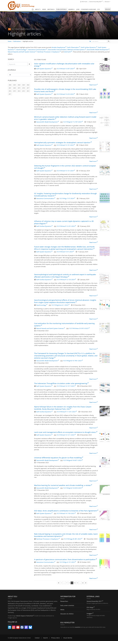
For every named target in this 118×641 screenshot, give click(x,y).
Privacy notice (55, 638)
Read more (92, 85)
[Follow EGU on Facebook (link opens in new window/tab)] (22, 628)
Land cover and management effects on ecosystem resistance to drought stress (65, 432)
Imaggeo (89, 613)
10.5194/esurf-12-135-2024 (66, 279)
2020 (14, 88)
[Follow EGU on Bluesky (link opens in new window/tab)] (30, 628)
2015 (14, 91)
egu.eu (107, 9)
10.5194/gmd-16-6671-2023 (72, 460)
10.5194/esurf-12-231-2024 (66, 226)
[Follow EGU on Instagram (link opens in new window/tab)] (13, 628)
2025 (14, 85)
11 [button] (77, 583)
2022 (28, 85)
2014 (19, 91)
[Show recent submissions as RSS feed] (90, 41)
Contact (37, 638)
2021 (10, 88)
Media (62, 609)
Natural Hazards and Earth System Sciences (21, 52)
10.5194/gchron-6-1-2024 (59, 305)
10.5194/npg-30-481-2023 (72, 539)
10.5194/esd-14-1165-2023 (65, 513)
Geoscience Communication (37, 49)
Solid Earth (67, 52)
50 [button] (108, 59)
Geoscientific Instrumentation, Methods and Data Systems (66, 49)
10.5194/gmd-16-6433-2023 (72, 488)
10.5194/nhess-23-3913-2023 (78, 328)
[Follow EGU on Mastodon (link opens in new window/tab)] (26, 628)
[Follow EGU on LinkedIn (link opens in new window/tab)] (9, 628)
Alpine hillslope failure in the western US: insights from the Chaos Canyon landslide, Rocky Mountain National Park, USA (62, 408)
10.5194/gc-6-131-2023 (67, 562)
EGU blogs (90, 607)
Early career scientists (67, 605)
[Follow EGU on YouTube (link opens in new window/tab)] (18, 628)
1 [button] (61, 583)
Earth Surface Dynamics (88, 47)
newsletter (77, 627)
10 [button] (103, 59)
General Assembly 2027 (94, 601)
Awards (71, 9)
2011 (10, 94)
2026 (10, 85)
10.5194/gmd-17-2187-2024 (72, 122)
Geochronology (21, 49)
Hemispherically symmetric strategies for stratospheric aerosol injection (62, 142)
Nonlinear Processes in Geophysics (48, 52)
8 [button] (69, 583)
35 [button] (82, 583)
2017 (28, 88)
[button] (29, 64)
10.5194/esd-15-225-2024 (65, 94)
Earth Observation (73, 47)
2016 (10, 91)
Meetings (50, 9)
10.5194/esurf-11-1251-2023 (66, 412)
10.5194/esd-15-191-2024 (65, 145)
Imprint (45, 638)
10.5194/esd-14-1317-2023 (65, 386)
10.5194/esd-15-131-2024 (65, 171)
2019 (19, 88)
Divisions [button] (107, 1)
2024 (19, 85)
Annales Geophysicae (58, 47)
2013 (23, 91)
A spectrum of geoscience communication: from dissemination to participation (64, 559)
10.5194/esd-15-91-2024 (65, 252)
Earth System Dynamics (43, 69)
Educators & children (67, 614)
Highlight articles (28, 41)
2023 (23, 85)
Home (9, 41)
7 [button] (66, 583)
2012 (28, 91)
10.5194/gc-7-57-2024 (66, 198)
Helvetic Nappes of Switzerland (24, 616)
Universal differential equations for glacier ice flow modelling (58, 458)
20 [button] (106, 59)
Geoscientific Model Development (97, 49)
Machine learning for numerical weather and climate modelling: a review (62, 485)
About (37, 9)
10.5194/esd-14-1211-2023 (65, 435)
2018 (23, 88)
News (44, 9)
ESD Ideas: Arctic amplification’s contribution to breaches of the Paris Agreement (65, 511)
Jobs (77, 9)
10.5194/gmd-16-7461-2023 (72, 361)
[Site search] (108, 41)
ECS (98, 9)
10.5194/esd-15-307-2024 (65, 69)
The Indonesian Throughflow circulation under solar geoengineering (60, 383)
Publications (61, 9)
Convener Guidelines (88, 9)
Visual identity (67, 638)
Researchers (64, 601)
